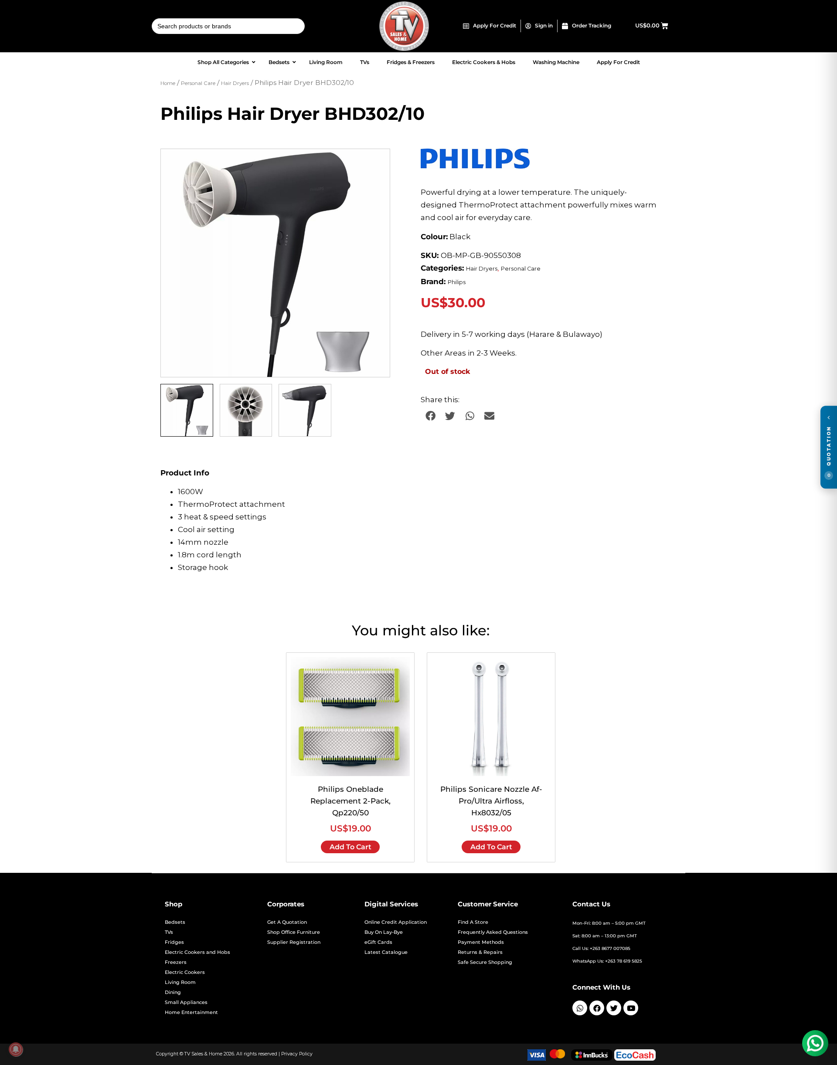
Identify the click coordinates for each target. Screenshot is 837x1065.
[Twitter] (613, 1008)
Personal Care (198, 83)
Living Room (180, 982)
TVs (169, 932)
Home (167, 83)
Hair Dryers (235, 83)
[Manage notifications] (16, 1049)
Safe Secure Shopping (485, 962)
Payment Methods (481, 942)
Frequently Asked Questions (493, 932)
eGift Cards (378, 942)
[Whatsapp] (579, 1008)
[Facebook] (596, 1008)
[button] (375, 164)
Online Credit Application (395, 922)
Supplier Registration (293, 942)
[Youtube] (630, 1008)
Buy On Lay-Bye (383, 932)
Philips (457, 282)
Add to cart (350, 847)
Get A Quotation (287, 922)
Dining (173, 992)
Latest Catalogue (386, 952)
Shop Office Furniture (293, 932)
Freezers (176, 962)
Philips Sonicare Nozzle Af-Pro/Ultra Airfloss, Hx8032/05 (491, 801)
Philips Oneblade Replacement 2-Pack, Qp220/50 (350, 801)
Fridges (174, 942)
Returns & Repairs (480, 952)
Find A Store (473, 922)
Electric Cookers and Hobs (197, 952)
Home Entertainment (191, 1012)
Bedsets (175, 922)
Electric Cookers (185, 972)
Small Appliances (186, 1002)
